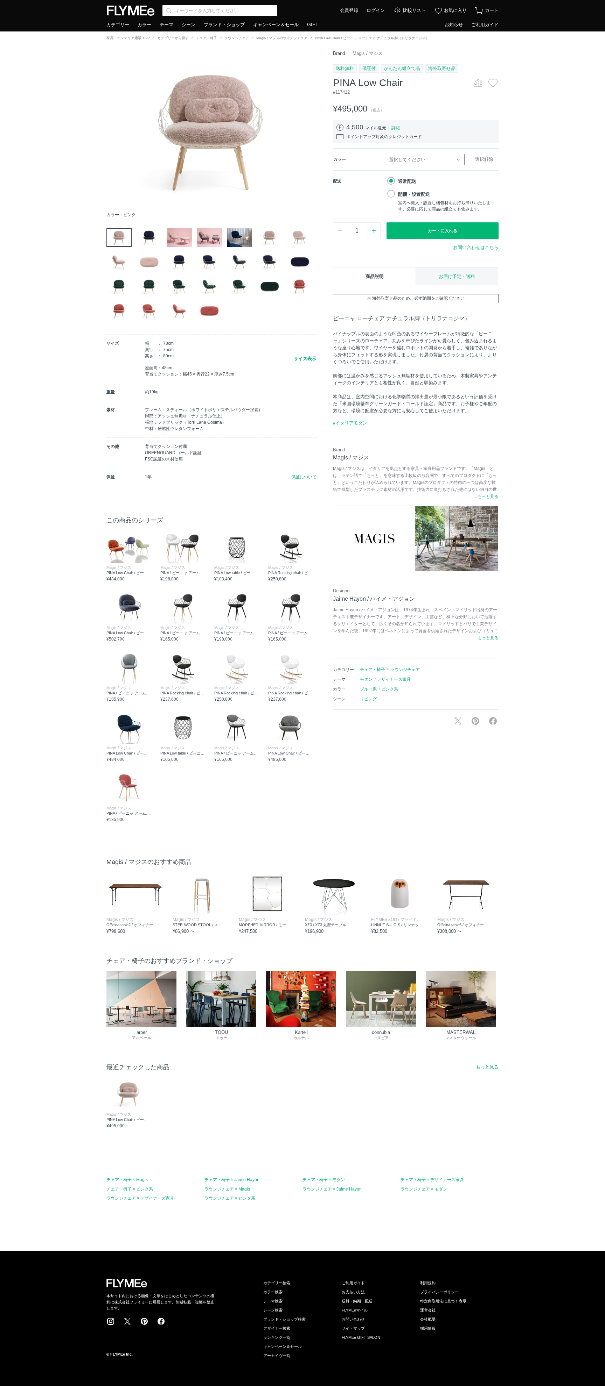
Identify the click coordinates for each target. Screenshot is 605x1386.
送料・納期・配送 (357, 1301)
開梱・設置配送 (414, 194)
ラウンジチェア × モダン (424, 1189)
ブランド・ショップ (224, 24)
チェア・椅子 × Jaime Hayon (231, 1179)
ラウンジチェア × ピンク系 (229, 1198)
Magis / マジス (368, 53)
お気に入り (455, 10)
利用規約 (428, 1283)
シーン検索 (273, 1310)
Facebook (161, 1321)
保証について (304, 476)
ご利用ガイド (485, 24)
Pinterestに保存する (475, 721)
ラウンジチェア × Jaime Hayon (332, 1189)
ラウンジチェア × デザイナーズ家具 (140, 1198)
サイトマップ (353, 1328)
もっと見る (487, 1067)
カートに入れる (442, 230)
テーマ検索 (273, 1301)
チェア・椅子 (206, 38)
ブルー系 (368, 689)
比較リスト (414, 10)
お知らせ (454, 24)
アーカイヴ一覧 (276, 1355)
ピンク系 (389, 689)
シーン (188, 24)
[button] (112, 129)
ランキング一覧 (276, 1337)
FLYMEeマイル (355, 1310)
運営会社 (428, 1310)
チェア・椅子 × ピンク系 (129, 1189)
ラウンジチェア (236, 38)
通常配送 (407, 181)
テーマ (166, 24)
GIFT (313, 24)
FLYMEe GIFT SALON (361, 1337)
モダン (366, 679)
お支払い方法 (353, 1292)
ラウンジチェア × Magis (227, 1189)
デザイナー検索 (276, 1328)
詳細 (396, 127)
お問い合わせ (353, 1319)
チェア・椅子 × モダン (323, 1179)
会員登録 (349, 10)
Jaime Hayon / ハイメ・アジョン (374, 599)
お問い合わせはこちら (476, 247)
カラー (144, 24)
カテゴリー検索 (276, 1283)
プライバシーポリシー (439, 1292)
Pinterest (144, 1321)
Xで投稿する (458, 721)
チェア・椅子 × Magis (127, 1179)
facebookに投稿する (493, 721)
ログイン (376, 10)
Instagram (110, 1321)
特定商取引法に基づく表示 (443, 1301)
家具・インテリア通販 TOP (128, 38)
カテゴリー (117, 24)
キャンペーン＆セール (276, 24)
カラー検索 (273, 1292)
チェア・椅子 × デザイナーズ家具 (432, 1179)
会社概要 (428, 1319)
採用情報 (428, 1328)
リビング (368, 698)
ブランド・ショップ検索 (284, 1319)
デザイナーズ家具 (394, 679)
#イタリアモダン (350, 423)
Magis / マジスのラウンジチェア (281, 38)
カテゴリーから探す (173, 38)
